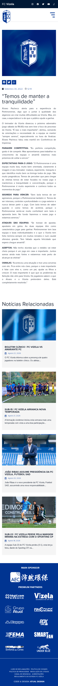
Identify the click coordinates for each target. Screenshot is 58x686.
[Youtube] (49, 4)
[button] (4, 82)
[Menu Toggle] (52, 15)
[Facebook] (38, 4)
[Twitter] (43, 4)
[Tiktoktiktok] (54, 4)
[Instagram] (32, 4)
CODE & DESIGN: (29, 681)
